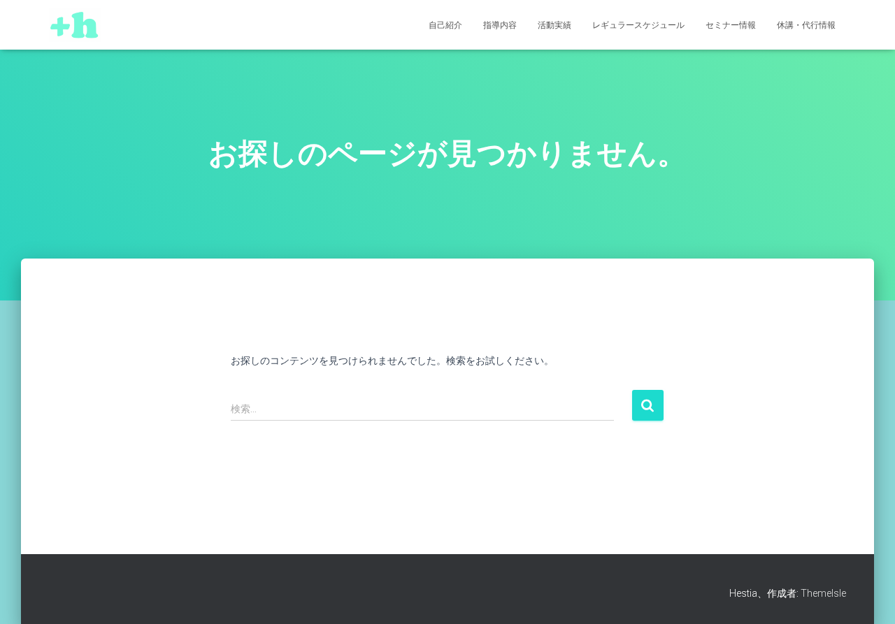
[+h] (75, 25)
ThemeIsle (823, 593)
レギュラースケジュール (638, 25)
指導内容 (500, 25)
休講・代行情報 (806, 25)
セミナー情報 (731, 25)
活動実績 (554, 25)
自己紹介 (445, 25)
